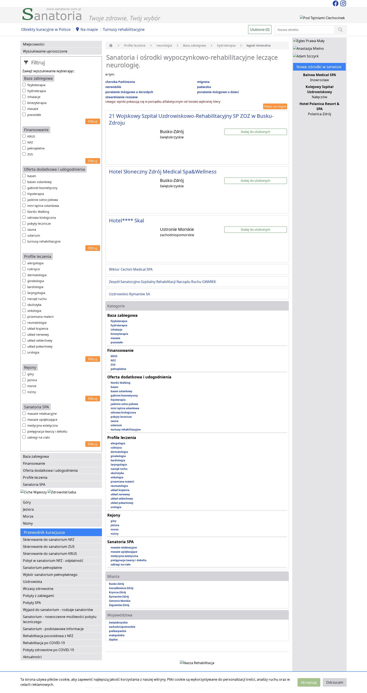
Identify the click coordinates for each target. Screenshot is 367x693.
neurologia (164, 45)
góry (30, 374)
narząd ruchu (37, 299)
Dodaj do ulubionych (255, 132)
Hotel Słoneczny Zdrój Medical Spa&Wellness (163, 171)
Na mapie (89, 29)
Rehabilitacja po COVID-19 (44, 642)
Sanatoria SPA (34, 484)
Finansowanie (34, 463)
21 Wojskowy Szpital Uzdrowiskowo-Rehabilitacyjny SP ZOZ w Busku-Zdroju (191, 119)
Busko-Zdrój (116, 584)
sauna (31, 229)
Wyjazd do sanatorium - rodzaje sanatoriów (58, 609)
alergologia (35, 263)
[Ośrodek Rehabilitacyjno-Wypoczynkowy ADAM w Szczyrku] (306, 57)
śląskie (113, 639)
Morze (28, 516)
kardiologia (35, 287)
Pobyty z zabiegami (38, 595)
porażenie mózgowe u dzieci (218, 92)
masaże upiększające (42, 420)
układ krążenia (37, 329)
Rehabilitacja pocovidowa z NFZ (48, 635)
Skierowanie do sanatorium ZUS (49, 546)
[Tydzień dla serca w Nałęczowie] (34, 493)
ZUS (30, 154)
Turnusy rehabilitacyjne (124, 29)
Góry (27, 502)
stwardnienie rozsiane (121, 97)
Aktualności (32, 657)
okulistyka (34, 305)
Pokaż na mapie (275, 106)
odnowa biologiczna (41, 218)
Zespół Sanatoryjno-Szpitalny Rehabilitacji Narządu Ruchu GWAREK (162, 281)
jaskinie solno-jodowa (42, 200)
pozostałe (34, 115)
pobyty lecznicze (39, 224)
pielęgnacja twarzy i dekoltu (47, 431)
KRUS (31, 136)
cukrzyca (33, 269)
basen (31, 176)
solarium (33, 235)
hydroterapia (36, 91)
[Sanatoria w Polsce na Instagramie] (343, 3)
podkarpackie (117, 631)
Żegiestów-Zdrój (119, 605)
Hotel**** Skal (126, 220)
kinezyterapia (37, 103)
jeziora (32, 380)
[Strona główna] (111, 45)
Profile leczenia (35, 477)
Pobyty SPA (32, 602)
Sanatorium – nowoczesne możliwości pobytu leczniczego (59, 619)
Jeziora (28, 509)
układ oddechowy (39, 340)
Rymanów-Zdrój (119, 596)
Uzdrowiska (32, 581)
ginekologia (35, 281)
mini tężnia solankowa (43, 206)
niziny (31, 392)
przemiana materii (40, 317)
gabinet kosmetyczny (42, 188)
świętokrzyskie (118, 622)
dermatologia (37, 275)
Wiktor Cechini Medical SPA (130, 269)
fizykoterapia (36, 85)
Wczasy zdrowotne (38, 588)
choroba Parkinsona (120, 82)
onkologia (34, 311)
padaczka (204, 87)
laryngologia (36, 293)
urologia (33, 352)
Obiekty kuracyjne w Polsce (46, 29)
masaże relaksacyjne (42, 414)
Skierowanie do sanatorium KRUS (50, 553)
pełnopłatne (36, 148)
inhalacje (33, 97)
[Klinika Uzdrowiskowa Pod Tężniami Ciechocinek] (322, 18)
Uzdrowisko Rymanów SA (129, 294)
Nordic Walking (38, 212)
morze (31, 386)
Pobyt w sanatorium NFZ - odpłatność (53, 560)
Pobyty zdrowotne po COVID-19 (48, 650)
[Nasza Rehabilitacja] (197, 663)
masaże (32, 109)
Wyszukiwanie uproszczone (45, 51)
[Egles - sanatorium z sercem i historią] (309, 41)
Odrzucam (334, 682)
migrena (203, 82)
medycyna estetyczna (42, 425)
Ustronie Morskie (119, 601)
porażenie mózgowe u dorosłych (129, 92)
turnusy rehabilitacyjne (44, 241)
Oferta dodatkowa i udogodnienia (50, 470)
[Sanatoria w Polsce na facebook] (336, 3)
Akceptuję (309, 682)
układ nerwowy (38, 334)
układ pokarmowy (39, 346)
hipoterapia (35, 194)
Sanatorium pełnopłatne (42, 567)
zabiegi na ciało (38, 437)
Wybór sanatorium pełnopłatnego (50, 574)
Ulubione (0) (260, 29)
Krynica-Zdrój (117, 592)
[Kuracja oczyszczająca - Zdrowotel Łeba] (62, 493)
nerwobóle (113, 87)
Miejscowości (33, 44)
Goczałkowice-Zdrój (121, 588)
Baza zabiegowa (36, 456)
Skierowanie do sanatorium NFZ (48, 539)
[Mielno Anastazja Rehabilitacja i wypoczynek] (308, 49)
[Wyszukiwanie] (340, 29)
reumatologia (37, 323)
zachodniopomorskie (122, 627)
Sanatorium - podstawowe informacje (53, 628)
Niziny (28, 523)
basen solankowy (39, 182)
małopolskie (116, 635)
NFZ (30, 142)
